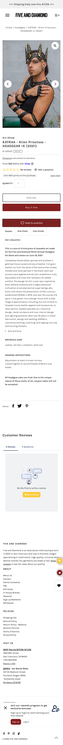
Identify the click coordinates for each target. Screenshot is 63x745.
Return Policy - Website (14, 624)
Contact (7, 579)
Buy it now (31, 207)
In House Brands (11, 592)
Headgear (20, 27)
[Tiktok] (18, 733)
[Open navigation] (8, 15)
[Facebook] (4, 733)
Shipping (7, 158)
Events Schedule (11, 582)
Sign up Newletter (12, 599)
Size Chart (22, 231)
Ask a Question (12, 240)
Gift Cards (8, 589)
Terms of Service (11, 631)
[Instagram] (13, 733)
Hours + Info (9, 663)
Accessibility (9, 635)
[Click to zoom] (55, 45)
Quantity (8, 183)
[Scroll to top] (56, 738)
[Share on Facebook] (13, 406)
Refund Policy (10, 621)
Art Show (9, 137)
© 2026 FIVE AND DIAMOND (15, 739)
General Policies (11, 628)
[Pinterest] (8, 733)
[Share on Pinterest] (27, 406)
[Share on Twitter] (19, 406)
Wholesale (8, 603)
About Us (7, 575)
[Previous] (8, 84)
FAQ (5, 585)
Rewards (7, 596)
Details (8, 231)
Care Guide (38, 231)
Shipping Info (9, 617)
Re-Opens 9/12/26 (11, 682)
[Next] (55, 84)
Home (9, 27)
